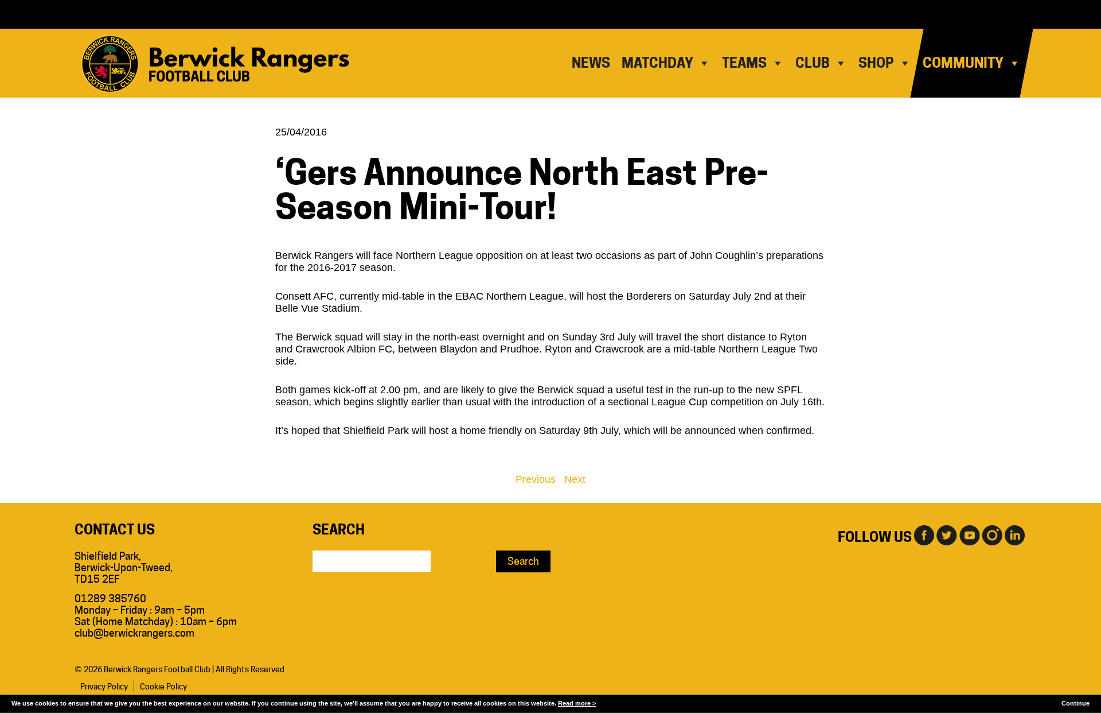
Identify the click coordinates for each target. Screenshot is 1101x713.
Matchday (657, 63)
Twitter (946, 534)
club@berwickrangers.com (134, 633)
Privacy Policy (104, 686)
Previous (536, 479)
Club (812, 63)
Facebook (923, 534)
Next (574, 479)
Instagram (992, 534)
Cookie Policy (163, 686)
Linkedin (1015, 534)
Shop (876, 63)
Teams (744, 63)
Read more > (577, 703)
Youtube (969, 534)
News (591, 63)
